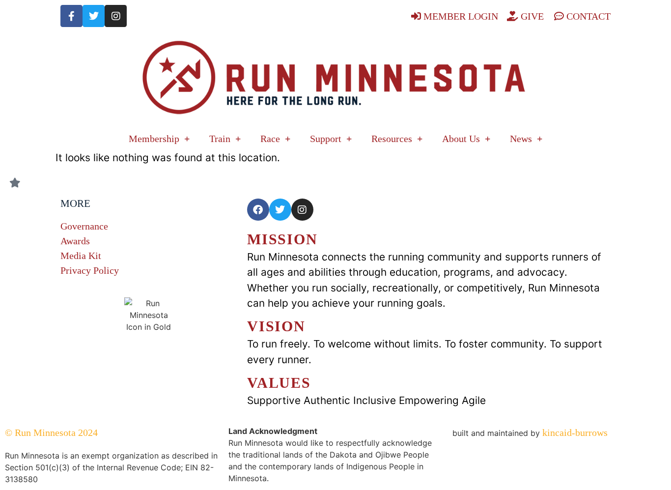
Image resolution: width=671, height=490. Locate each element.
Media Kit (80, 255)
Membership (154, 138)
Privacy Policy (89, 270)
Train (219, 138)
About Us (461, 138)
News (521, 138)
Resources (391, 138)
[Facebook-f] (71, 16)
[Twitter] (94, 16)
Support (325, 138)
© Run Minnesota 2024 (51, 432)
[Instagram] (116, 16)
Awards (75, 240)
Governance (84, 226)
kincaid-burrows (574, 432)
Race (270, 138)
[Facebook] (258, 210)
